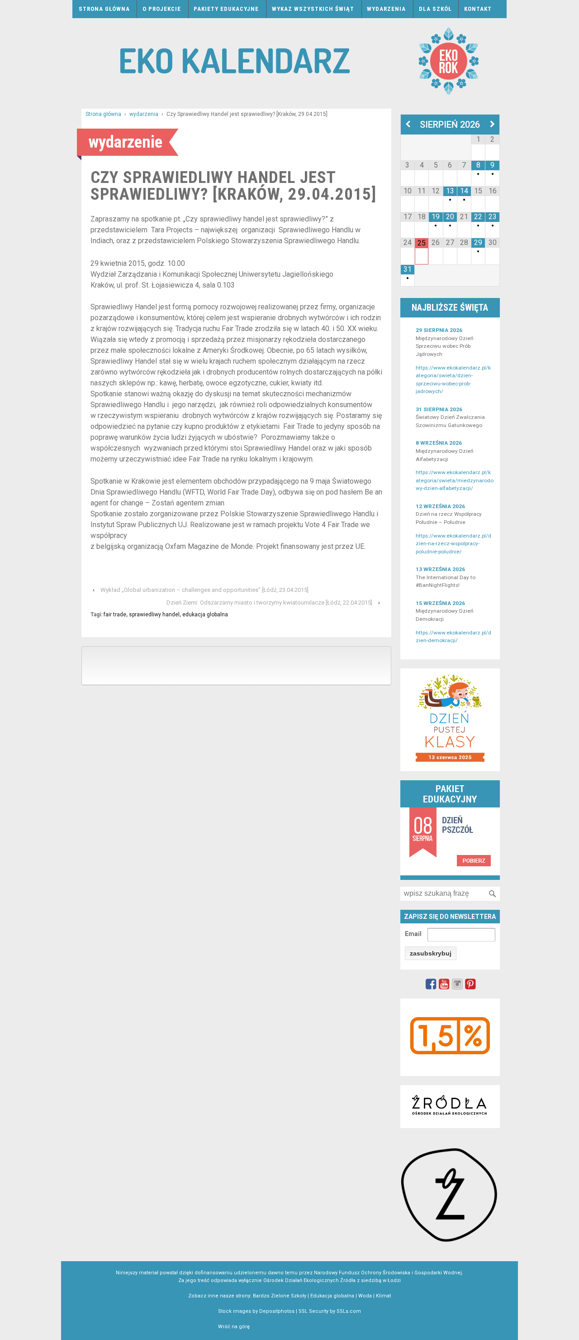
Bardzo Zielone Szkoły (279, 1296)
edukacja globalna (205, 614)
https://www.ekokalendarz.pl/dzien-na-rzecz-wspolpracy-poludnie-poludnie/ (453, 544)
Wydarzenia (386, 8)
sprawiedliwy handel (154, 614)
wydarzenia (143, 114)
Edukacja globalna (332, 1296)
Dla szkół (435, 8)
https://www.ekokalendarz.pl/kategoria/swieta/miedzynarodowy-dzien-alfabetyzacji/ (455, 480)
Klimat (383, 1296)
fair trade (115, 614)
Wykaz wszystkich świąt (313, 8)
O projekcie (161, 8)
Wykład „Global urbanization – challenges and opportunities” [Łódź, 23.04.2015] (204, 589)
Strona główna (104, 8)
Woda (365, 1296)
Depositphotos (276, 1311)
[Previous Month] (408, 124)
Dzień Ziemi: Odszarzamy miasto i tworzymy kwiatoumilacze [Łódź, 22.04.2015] (269, 602)
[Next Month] (492, 124)
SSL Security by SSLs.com (330, 1311)
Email (413, 933)
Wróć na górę (234, 1327)
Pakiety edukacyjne (226, 8)
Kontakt (478, 8)
